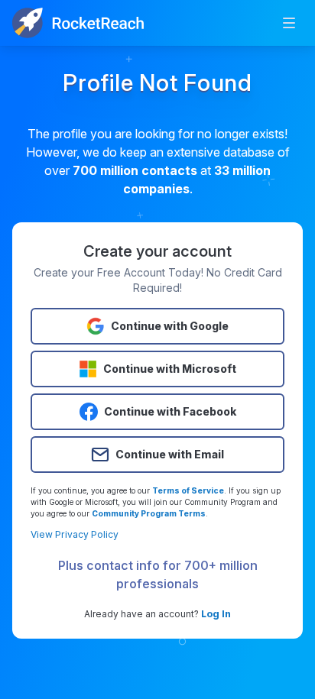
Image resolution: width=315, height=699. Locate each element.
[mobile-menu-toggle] (289, 23)
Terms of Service (188, 490)
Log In (216, 614)
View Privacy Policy (75, 534)
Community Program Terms (149, 513)
